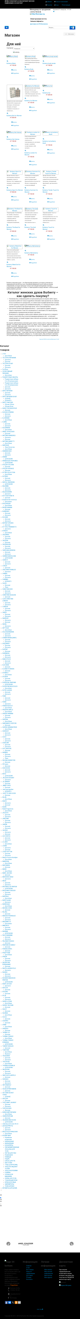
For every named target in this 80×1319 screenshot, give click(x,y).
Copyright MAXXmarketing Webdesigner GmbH (49, 339)
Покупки (49, 5)
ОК (1, 1195)
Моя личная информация (48, 1272)
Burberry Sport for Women (15, 190)
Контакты (29, 1279)
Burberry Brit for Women (14, 115)
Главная (28, 1265)
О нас (28, 1267)
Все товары (30, 1269)
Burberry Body (29, 69)
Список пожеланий (61, 1)
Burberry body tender (49, 63)
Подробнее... (14, 1285)
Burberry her (46, 93)
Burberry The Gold (30, 227)
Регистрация (66, 5)
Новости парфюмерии (30, 1272)
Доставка (29, 1275)
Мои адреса (48, 1277)
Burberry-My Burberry (31, 253)
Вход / (57, 5)
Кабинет (49, 1)
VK (1, 1201)
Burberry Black (11, 63)
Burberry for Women (31, 100)
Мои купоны (48, 1275)
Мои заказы (48, 1269)
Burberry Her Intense (13, 139)
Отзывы (28, 1277)
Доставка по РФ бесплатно (39, 24)
